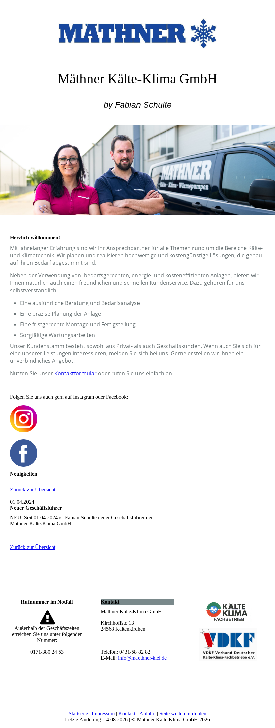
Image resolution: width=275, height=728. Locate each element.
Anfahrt (147, 713)
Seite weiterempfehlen (182, 713)
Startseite (78, 713)
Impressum (103, 713)
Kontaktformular (75, 373)
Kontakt (126, 713)
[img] (137, 32)
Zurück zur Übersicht (32, 489)
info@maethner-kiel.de (142, 658)
